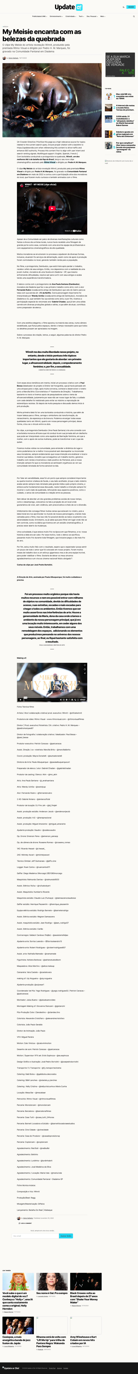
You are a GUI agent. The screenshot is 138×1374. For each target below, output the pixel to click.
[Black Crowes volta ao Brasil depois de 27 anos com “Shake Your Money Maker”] (86, 1281)
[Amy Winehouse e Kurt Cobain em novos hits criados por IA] (86, 1325)
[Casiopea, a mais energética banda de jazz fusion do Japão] (18, 1325)
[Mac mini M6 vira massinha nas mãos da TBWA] (108, 96)
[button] (123, 7)
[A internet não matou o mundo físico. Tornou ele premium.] (108, 107)
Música (5, 26)
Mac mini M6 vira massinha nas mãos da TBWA (124, 96)
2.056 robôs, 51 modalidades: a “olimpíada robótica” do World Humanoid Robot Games (125, 120)
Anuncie (59, 1368)
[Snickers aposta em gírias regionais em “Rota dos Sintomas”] (108, 134)
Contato (65, 1368)
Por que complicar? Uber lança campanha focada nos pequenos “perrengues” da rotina (125, 147)
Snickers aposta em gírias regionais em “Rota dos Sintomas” (125, 134)
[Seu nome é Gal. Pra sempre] (52, 1281)
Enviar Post (52, 1368)
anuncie (131, 7)
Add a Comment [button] (26, 1223)
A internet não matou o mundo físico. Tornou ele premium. (125, 107)
